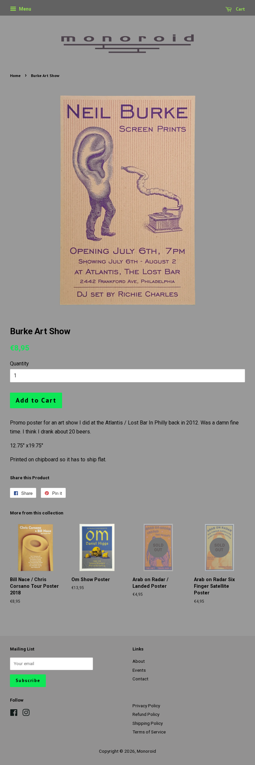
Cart (239, 9)
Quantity (19, 363)
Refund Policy (145, 714)
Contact (140, 678)
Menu (24, 9)
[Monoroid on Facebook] (14, 714)
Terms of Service (149, 731)
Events (139, 670)
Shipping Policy (147, 723)
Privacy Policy (146, 705)
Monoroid (146, 751)
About (138, 661)
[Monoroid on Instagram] (26, 714)
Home (15, 75)
